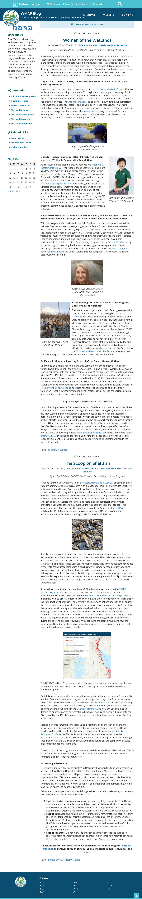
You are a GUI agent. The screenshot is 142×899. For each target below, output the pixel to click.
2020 (75, 882)
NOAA (119, 508)
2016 (109, 885)
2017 (75, 891)
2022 (42, 888)
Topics (83, 4)
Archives (89, 14)
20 (14, 182)
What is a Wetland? (21, 142)
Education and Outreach (92, 45)
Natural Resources (111, 468)
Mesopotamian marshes (89, 432)
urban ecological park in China (56, 183)
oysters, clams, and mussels (96, 482)
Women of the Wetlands (87, 40)
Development (47, 381)
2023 (42, 885)
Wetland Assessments (22, 114)
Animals (51, 859)
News (69, 4)
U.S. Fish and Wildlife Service (110, 89)
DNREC (60, 859)
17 (30, 177)
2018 (75, 888)
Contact (97, 4)
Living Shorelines (19, 101)
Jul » (18, 190)
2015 (109, 888)
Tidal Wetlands (72, 859)
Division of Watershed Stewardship (103, 595)
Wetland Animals (19, 110)
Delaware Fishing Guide (89, 708)
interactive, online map (95, 702)
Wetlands (62, 449)
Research (51, 449)
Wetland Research (117, 45)
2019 (75, 885)
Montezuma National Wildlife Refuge (95, 351)
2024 (42, 882)
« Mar (11, 190)
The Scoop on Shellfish (87, 463)
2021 (42, 891)
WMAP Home (17, 138)
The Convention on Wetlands (55, 387)
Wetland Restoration (21, 123)
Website (108, 14)
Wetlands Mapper (77, 101)
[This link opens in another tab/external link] (15, 3)
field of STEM (115, 242)
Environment (120, 378)
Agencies (54, 4)
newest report (90, 111)
